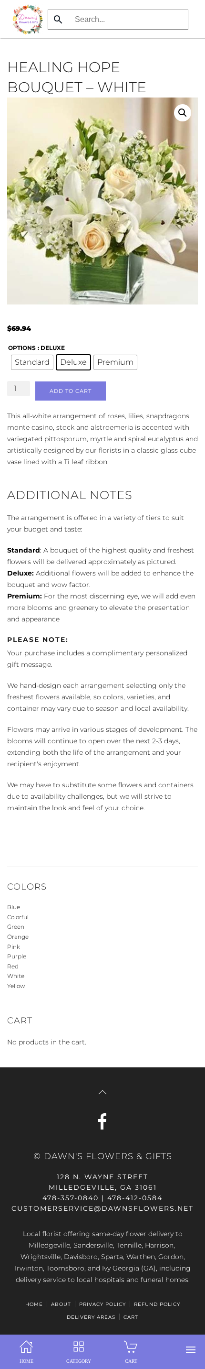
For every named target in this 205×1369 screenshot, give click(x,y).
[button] (190, 1350)
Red (13, 966)
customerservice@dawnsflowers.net (102, 1208)
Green (15, 926)
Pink (13, 946)
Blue (13, 907)
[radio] (32, 362)
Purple (16, 956)
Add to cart (71, 391)
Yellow (16, 985)
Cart (130, 1317)
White (15, 975)
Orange (18, 936)
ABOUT (61, 1304)
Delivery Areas (91, 1317)
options (22, 347)
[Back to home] (25, 19)
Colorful (18, 917)
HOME (34, 1304)
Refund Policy (157, 1304)
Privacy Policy (102, 1304)
